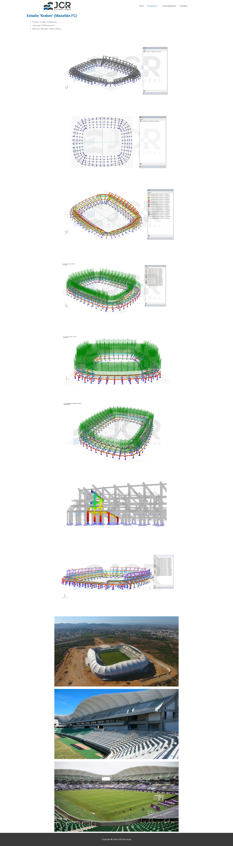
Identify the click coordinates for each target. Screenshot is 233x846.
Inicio (141, 6)
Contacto (183, 6)
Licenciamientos (169, 6)
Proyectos (151, 6)
